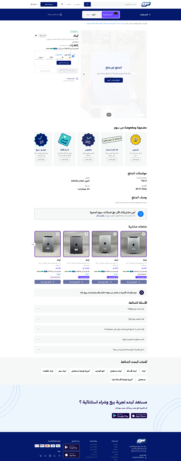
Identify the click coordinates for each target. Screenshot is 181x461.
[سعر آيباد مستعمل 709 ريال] (48, 244)
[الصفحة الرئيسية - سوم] (146, 4)
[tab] (110, 14)
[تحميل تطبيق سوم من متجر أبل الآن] (139, 415)
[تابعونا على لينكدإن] (41, 456)
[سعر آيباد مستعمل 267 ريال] (133, 244)
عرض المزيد (135, 159)
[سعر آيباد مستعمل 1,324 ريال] (76, 244)
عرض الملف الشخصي (64, 63)
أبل (73, 42)
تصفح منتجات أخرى (113, 80)
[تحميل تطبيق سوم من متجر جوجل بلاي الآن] (122, 415)
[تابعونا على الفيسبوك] (59, 456)
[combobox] (110, 4)
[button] (87, 4)
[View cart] (62, 4)
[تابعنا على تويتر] (54, 456)
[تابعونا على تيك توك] (45, 456)
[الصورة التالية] (84, 74)
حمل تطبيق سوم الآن (53, 14)
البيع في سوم (77, 4)
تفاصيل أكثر (100, 215)
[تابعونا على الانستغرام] (50, 456)
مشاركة (42, 35)
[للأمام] (33, 244)
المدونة (69, 4)
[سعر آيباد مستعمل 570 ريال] (105, 244)
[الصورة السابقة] (143, 74)
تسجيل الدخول (49, 4)
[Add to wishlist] (35, 35)
